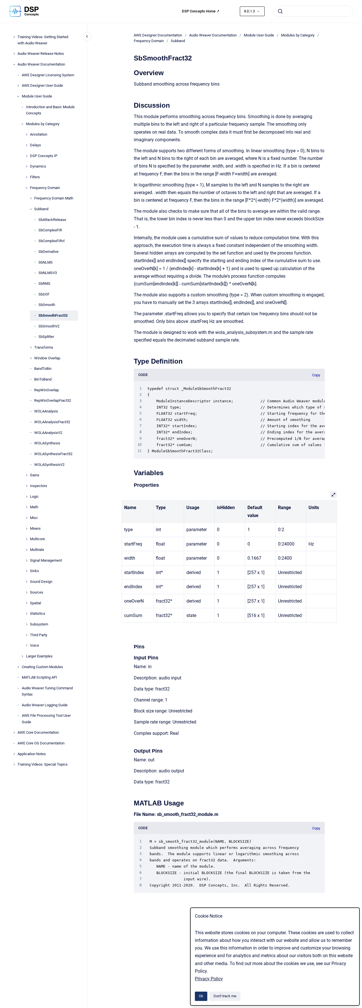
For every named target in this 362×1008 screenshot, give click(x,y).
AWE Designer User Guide (42, 86)
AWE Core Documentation (38, 732)
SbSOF (43, 294)
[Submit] (280, 11)
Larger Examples (39, 656)
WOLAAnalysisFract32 (52, 422)
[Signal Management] (26, 560)
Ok (201, 996)
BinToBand (42, 379)
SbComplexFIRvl (51, 241)
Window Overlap (47, 358)
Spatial (35, 603)
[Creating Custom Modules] (18, 667)
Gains (34, 475)
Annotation (38, 134)
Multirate (37, 550)
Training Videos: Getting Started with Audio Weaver (43, 40)
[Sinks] (26, 571)
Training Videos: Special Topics (43, 764)
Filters (35, 177)
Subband (41, 209)
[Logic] (26, 496)
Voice (34, 645)
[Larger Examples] (22, 656)
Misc (34, 518)
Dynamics (38, 166)
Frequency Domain (45, 188)
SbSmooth (46, 305)
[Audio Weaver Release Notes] (14, 53)
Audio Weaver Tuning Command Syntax (47, 691)
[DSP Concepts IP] (26, 156)
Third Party (38, 635)
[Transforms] (31, 347)
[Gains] (26, 475)
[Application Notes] (14, 754)
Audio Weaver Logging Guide (45, 705)
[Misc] (26, 518)
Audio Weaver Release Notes (41, 54)
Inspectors (38, 486)
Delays (35, 145)
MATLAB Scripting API (39, 677)
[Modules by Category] (22, 124)
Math (34, 507)
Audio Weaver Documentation (41, 64)
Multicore (37, 539)
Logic (34, 496)
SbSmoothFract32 (53, 315)
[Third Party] (26, 635)
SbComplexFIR (50, 230)
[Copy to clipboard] (131, 72)
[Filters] (26, 177)
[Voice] (26, 645)
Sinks (34, 571)
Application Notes (32, 754)
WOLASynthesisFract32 (53, 454)
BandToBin (42, 369)
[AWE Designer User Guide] (18, 85)
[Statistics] (26, 613)
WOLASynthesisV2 (49, 464)
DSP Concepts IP (43, 156)
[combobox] (313, 11)
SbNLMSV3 (47, 273)
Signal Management (46, 560)
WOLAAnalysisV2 (48, 433)
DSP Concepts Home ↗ (200, 11)
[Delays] (26, 145)
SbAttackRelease (52, 220)
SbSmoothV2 (48, 326)
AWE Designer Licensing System (48, 75)
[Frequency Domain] (26, 188)
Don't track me (225, 996)
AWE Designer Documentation (158, 35)
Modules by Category (42, 124)
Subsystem (39, 624)
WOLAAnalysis (46, 411)
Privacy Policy (209, 978)
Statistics (37, 613)
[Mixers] (26, 528)
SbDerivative (48, 251)
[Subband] (31, 209)
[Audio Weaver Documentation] (14, 64)
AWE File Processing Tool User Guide (46, 719)
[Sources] (26, 592)
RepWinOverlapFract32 (52, 401)
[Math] (26, 507)
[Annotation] (26, 134)
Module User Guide (37, 96)
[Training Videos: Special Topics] (14, 764)
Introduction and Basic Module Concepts (50, 110)
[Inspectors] (26, 486)
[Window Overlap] (31, 358)
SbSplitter (46, 337)
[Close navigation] (87, 36)
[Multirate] (26, 550)
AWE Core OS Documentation (41, 743)
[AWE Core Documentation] (14, 732)
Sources (36, 592)
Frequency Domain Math (53, 198)
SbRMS (44, 283)
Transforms (43, 347)
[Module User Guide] (18, 96)
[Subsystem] (26, 624)
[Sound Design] (26, 581)
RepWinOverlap (46, 390)
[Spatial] (26, 603)
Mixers (35, 528)
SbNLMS (45, 262)
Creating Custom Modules (42, 667)
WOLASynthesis (47, 443)
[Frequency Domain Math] (31, 198)
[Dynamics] (26, 166)
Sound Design (41, 581)
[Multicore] (26, 539)
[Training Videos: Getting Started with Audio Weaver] (14, 37)
